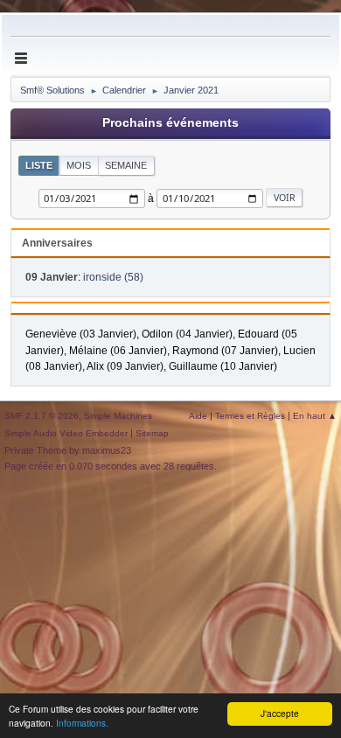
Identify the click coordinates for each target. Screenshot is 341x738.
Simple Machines (118, 416)
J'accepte (280, 713)
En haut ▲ (315, 416)
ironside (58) (113, 277)
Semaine (126, 165)
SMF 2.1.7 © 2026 (41, 416)
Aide (198, 416)
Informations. (82, 722)
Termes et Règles (250, 416)
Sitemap (152, 433)
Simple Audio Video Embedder (66, 433)
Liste (38, 165)
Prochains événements (170, 122)
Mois (78, 165)
